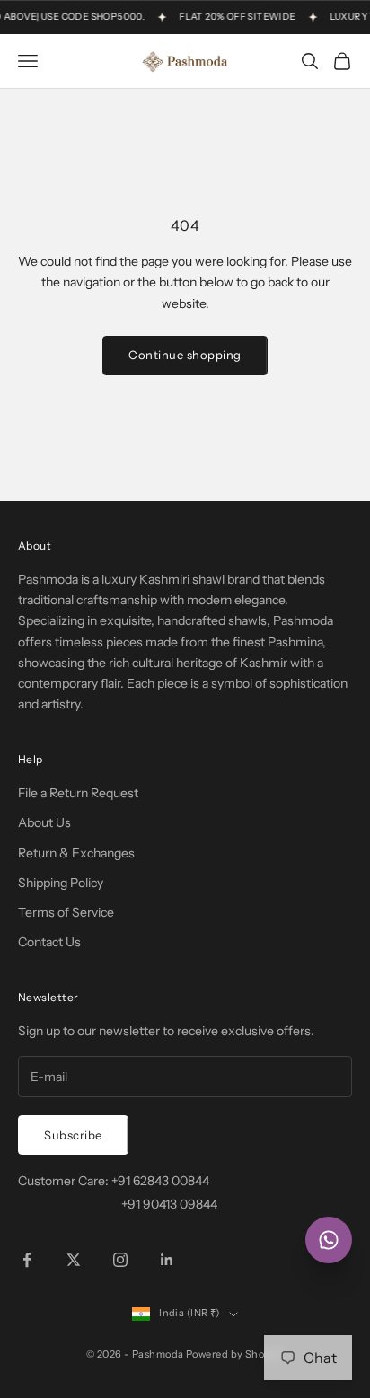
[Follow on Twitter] (74, 1260)
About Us (44, 822)
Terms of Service (66, 912)
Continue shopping (185, 354)
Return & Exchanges (76, 853)
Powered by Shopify (235, 1354)
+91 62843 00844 (160, 1181)
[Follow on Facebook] (27, 1260)
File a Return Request (78, 793)
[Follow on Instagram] (120, 1260)
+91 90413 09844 (169, 1204)
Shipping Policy (60, 883)
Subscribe (73, 1135)
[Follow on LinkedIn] (167, 1260)
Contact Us (49, 942)
